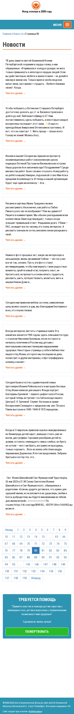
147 (45, 564)
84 (65, 550)
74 (57, 543)
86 (13, 557)
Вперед (36, 578)
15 (43, 536)
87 (21, 557)
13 (28, 536)
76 (6, 550)
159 (24, 578)
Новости (18, 33)
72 (43, 543)
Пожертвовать (37, 631)
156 (60, 571)
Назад (9, 530)
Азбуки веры (35, 711)
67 (6, 543)
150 (7, 571)
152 (24, 571)
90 (43, 557)
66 (64, 536)
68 (13, 543)
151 (16, 571)
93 (65, 557)
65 (56, 536)
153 (33, 571)
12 (21, 536)
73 (50, 543)
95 (13, 564)
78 (21, 550)
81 (43, 550)
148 (54, 564)
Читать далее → (16, 93)
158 (16, 578)
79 (28, 550)
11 (13, 536)
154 (42, 571)
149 (63, 564)
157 (7, 578)
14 (35, 536)
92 (57, 557)
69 (21, 543)
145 (28, 564)
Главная (7, 33)
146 (36, 564)
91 (50, 557)
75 (65, 543)
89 (35, 557)
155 (51, 571)
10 (6, 536)
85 (6, 557)
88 (28, 557)
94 (6, 564)
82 (50, 550)
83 (57, 550)
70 (28, 543)
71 (35, 543)
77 (13, 550)
